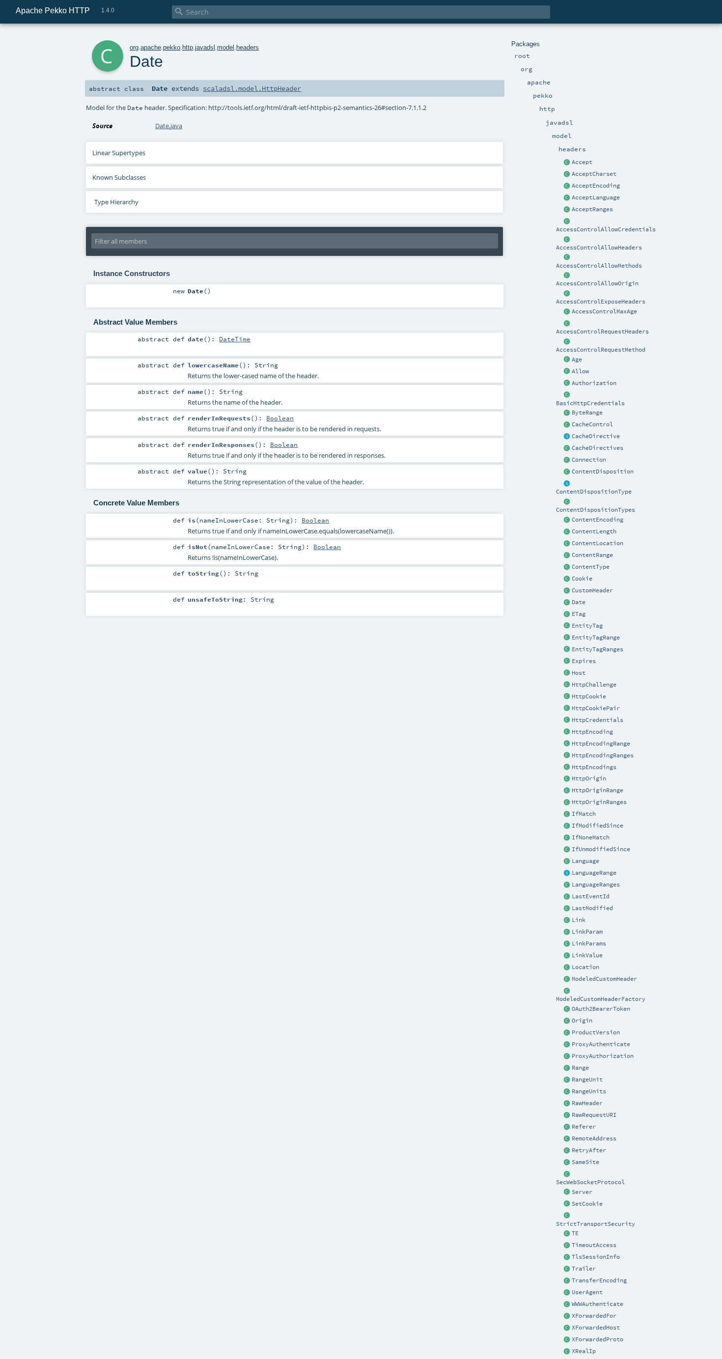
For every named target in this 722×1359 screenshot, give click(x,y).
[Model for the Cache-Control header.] (567, 425)
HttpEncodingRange (601, 743)
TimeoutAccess (594, 1245)
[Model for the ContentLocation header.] (567, 544)
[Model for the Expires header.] (567, 662)
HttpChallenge (594, 684)
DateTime (234, 339)
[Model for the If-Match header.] (567, 814)
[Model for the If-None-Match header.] (567, 838)
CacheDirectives (597, 447)
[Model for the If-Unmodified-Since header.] (567, 850)
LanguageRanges (596, 884)
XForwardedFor (594, 1315)
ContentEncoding (597, 519)
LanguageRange (594, 872)
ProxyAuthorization (603, 1056)
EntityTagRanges (597, 649)
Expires (584, 661)
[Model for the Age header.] (567, 360)
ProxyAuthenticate (601, 1044)
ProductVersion (596, 1032)
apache (150, 47)
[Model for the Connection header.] (567, 460)
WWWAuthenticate (597, 1304)
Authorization (594, 383)
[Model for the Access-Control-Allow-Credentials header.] (567, 221)
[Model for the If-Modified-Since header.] (567, 826)
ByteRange (587, 412)
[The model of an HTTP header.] (567, 591)
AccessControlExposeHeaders (600, 301)
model (225, 47)
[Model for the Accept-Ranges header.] (567, 210)
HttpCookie (589, 696)
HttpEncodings (594, 767)
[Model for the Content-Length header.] (567, 532)
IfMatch (584, 813)
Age (577, 359)
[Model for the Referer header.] (567, 1127)
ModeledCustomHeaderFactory (600, 999)
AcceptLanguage (596, 197)
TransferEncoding (599, 1280)
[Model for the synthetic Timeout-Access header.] (567, 1245)
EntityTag (587, 625)
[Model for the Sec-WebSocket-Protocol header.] (567, 1174)
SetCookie (587, 1203)
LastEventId (591, 896)
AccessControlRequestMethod (600, 349)
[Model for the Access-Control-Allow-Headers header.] (567, 240)
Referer (584, 1126)
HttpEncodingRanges (603, 755)
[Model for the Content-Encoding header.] (567, 520)
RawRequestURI (594, 1114)
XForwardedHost (596, 1327)
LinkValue (587, 955)
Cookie (582, 578)
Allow (580, 371)
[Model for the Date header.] (567, 603)
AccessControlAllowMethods (599, 265)
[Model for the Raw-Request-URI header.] (567, 1115)
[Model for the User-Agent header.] (567, 1293)
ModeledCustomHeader (604, 978)
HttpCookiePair (596, 708)
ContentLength (594, 531)
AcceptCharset (594, 173)
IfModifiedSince (597, 825)
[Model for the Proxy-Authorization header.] (567, 1056)
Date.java (168, 125)
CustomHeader (592, 590)
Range (580, 1067)
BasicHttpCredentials (590, 403)
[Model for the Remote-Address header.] (567, 1139)
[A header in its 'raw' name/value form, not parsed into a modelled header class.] (567, 1104)
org (134, 47)
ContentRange (592, 555)
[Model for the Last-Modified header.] (567, 909)
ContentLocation (597, 543)
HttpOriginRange (597, 790)
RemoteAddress (594, 1138)
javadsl (205, 47)
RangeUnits (589, 1091)
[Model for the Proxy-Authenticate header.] (567, 1045)
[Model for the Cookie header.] (567, 579)
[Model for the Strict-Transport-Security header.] (567, 1216)
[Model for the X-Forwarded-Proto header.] (567, 1340)
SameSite (585, 1162)
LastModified (592, 908)
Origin (582, 1020)
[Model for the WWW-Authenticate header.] (567, 1304)
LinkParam (587, 931)
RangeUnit (587, 1079)
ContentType (591, 566)
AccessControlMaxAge (604, 311)
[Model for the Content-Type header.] (567, 567)
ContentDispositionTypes (595, 509)
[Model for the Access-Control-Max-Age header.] (567, 312)
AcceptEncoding (596, 185)
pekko (171, 47)
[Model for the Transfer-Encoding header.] (567, 1234)
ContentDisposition (603, 471)
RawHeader (587, 1103)
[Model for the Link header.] (567, 920)
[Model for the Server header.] (567, 1192)
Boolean (280, 418)
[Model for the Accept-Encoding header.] (567, 186)
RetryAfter (589, 1150)
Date (578, 602)
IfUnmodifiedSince (601, 849)
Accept (582, 162)
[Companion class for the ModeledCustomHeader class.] (567, 991)
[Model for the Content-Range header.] (567, 555)
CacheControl (592, 424)
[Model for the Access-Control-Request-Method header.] (567, 342)
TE (575, 1233)
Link (578, 919)
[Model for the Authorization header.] (567, 384)
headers (247, 47)
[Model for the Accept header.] (567, 162)
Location (585, 967)
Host (578, 672)
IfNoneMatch (591, 837)
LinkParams (589, 943)
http (187, 47)
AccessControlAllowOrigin (597, 283)
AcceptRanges (592, 209)
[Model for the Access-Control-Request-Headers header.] (567, 324)
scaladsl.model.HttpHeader (252, 88)
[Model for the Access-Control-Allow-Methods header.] (567, 258)
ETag (578, 613)
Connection (589, 459)
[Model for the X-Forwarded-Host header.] (567, 1328)
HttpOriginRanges (599, 802)
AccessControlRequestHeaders (602, 331)
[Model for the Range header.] (567, 1068)
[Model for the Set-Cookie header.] (567, 1204)
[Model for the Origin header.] (567, 1021)
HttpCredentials (597, 720)
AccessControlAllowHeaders (599, 247)
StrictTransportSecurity (595, 1223)
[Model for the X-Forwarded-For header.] (567, 1316)
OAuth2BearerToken (601, 1008)
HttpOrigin (589, 778)
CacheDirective (596, 436)
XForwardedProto (597, 1339)
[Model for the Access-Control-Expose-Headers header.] (567, 294)
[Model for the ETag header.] (567, 614)
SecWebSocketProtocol (590, 1182)
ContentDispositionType (594, 491)
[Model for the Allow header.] (567, 372)
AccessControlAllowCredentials (606, 229)
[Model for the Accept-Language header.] (567, 198)
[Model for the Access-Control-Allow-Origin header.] (567, 275)
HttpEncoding (592, 731)
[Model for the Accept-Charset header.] (567, 174)
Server (582, 1192)
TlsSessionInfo (596, 1256)
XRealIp (584, 1351)
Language (585, 861)
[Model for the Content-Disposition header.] (567, 472)
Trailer (584, 1268)
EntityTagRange (596, 637)
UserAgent (587, 1292)
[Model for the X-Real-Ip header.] (567, 1352)
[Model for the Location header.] (567, 967)
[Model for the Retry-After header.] (567, 1151)
